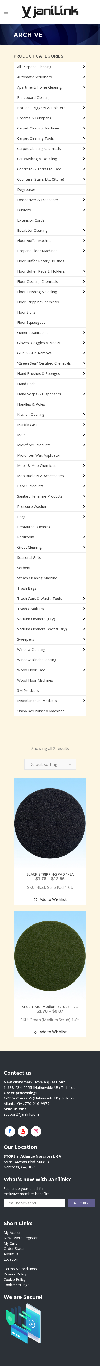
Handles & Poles (31, 404)
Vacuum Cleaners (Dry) (36, 618)
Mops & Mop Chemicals (36, 465)
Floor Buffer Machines (35, 240)
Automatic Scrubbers (34, 76)
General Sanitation (32, 332)
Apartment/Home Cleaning (39, 87)
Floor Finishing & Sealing (37, 291)
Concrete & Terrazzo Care (39, 168)
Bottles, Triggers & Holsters (41, 107)
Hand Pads (26, 383)
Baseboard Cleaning (33, 97)
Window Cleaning (31, 649)
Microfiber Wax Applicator (38, 455)
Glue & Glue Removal (34, 353)
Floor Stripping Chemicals (38, 301)
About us (11, 1253)
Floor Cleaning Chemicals (37, 281)
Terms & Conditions (20, 1268)
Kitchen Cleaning (30, 414)
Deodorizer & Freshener (37, 199)
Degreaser (26, 189)
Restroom (25, 537)
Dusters (24, 209)
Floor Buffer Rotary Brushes (40, 260)
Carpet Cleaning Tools (35, 138)
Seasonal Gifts (29, 557)
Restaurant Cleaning (34, 526)
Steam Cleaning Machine (37, 577)
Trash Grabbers (30, 608)
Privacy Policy (15, 1274)
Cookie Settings (17, 1284)
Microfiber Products (34, 445)
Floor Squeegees (31, 322)
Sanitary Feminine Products (40, 496)
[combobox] (50, 764)
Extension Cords (31, 220)
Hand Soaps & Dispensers (39, 393)
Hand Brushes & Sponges (38, 373)
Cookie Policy (14, 1279)
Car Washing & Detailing (37, 158)
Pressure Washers (33, 506)
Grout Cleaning (29, 547)
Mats (21, 434)
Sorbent (24, 567)
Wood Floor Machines (35, 680)
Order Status (14, 1248)
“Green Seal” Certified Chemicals (44, 363)
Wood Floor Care (31, 669)
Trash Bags (26, 588)
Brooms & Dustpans (34, 117)
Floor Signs (26, 312)
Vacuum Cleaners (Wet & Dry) (42, 629)
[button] (50, 899)
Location (11, 1259)
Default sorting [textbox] (43, 764)
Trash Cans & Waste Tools (39, 598)
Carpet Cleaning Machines (38, 128)
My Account (13, 1232)
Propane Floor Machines (37, 250)
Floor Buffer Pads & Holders (41, 271)
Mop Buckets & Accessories (40, 475)
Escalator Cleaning (32, 230)
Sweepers (25, 639)
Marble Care (27, 424)
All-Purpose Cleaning (34, 66)
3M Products (28, 690)
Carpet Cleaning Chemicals (39, 148)
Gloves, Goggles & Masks (38, 342)
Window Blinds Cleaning (36, 659)
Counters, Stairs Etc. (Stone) (40, 179)
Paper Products (30, 485)
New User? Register (21, 1237)
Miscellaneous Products (37, 700)
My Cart (10, 1243)
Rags (21, 516)
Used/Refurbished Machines (41, 710)
